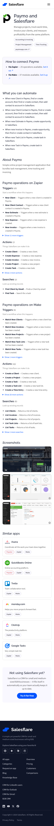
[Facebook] (18, 806)
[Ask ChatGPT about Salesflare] (5, 751)
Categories (7, 763)
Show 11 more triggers (14, 235)
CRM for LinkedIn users (12, 784)
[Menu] (49, 4)
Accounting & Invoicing (24, 39)
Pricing (29, 763)
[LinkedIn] (3, 806)
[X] (13, 806)
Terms (19, 820)
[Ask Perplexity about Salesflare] (24, 751)
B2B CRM (6, 798)
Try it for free (27, 695)
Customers (31, 768)
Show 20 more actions (14, 394)
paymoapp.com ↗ (22, 49)
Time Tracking (41, 44)
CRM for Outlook (9, 789)
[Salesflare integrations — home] (13, 4)
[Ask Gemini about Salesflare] (11, 751)
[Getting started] (8, 806)
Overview (30, 759)
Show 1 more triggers (13, 357)
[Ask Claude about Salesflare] (18, 751)
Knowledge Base (9, 777)
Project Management (23, 44)
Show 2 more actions (13, 272)
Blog (4, 773)
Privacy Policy (8, 820)
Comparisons (32, 773)
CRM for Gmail (8, 794)
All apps (5, 759)
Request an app (9, 768)
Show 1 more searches (14, 432)
